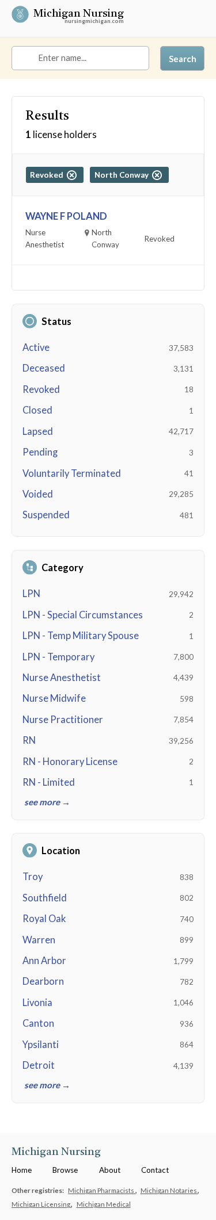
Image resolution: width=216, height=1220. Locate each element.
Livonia (37, 1002)
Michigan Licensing (41, 1204)
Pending (40, 452)
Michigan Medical (104, 1204)
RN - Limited (48, 782)
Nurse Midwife (54, 698)
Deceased (43, 368)
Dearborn (43, 981)
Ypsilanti (40, 1044)
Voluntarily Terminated (71, 473)
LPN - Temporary (58, 657)
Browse (65, 1170)
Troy (32, 876)
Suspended (46, 515)
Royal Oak (44, 918)
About (109, 1170)
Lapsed (37, 431)
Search (182, 58)
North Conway (123, 174)
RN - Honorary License (70, 761)
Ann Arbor (44, 960)
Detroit (38, 1065)
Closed (37, 410)
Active (36, 347)
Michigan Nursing (78, 15)
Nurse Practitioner (62, 719)
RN (29, 740)
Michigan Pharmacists (101, 1190)
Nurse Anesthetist (61, 677)
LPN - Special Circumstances (82, 615)
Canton (38, 1023)
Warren (38, 940)
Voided (37, 494)
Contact (155, 1170)
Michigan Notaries (169, 1190)
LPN (31, 593)
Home (22, 1170)
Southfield (44, 898)
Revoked (41, 389)
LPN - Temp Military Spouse (80, 635)
